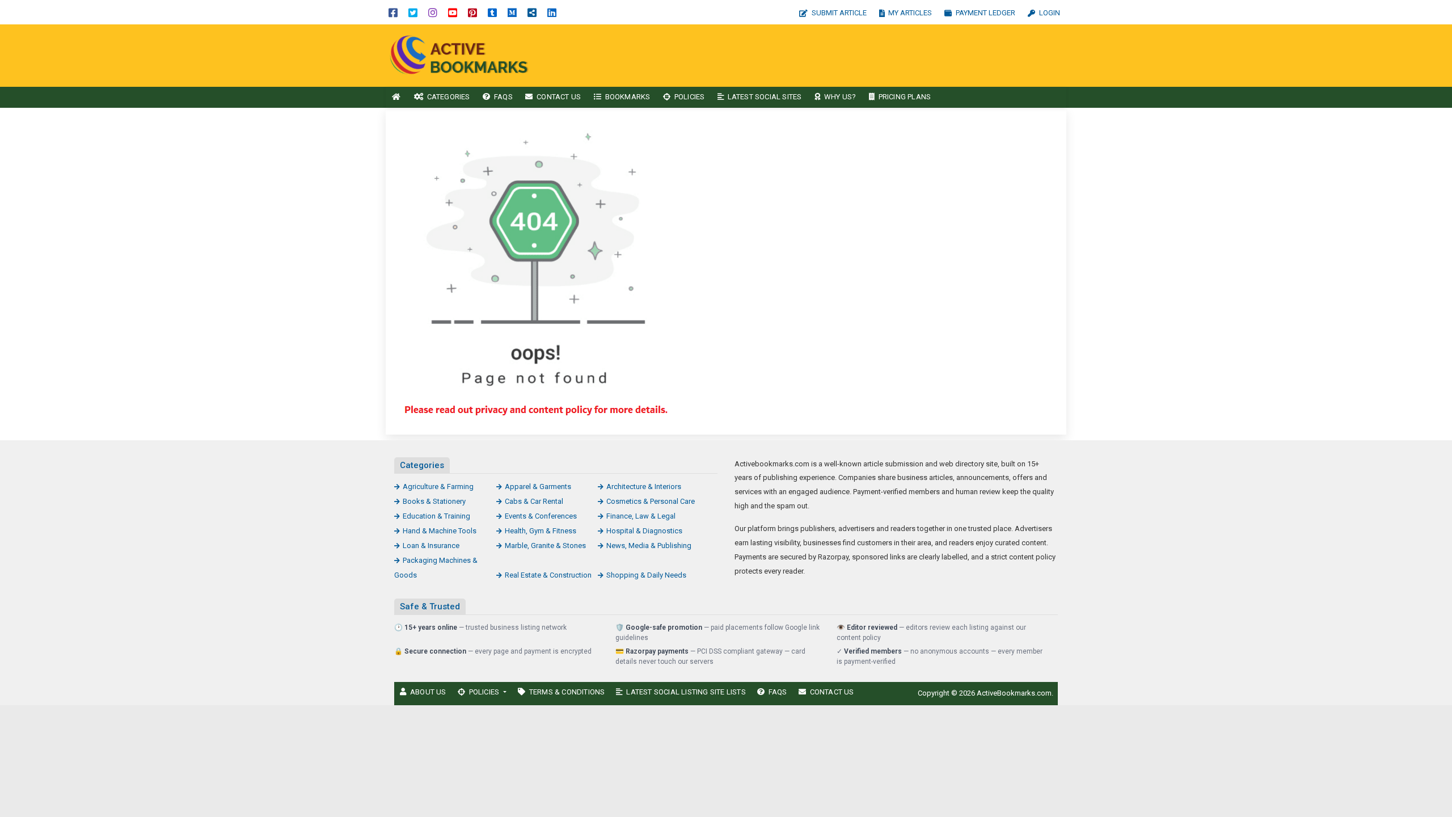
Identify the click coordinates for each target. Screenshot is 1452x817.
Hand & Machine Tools (439, 531)
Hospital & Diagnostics (644, 531)
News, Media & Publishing (648, 545)
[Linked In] (551, 12)
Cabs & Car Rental (534, 501)
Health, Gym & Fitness (540, 531)
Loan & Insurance (431, 545)
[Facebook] (393, 12)
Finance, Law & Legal (641, 516)
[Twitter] (412, 12)
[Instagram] (432, 12)
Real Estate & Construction (548, 575)
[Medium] (512, 12)
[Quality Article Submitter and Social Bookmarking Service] (462, 54)
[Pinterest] (472, 12)
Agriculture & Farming (438, 486)
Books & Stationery (434, 501)
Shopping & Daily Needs (646, 575)
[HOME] (396, 97)
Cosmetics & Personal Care (650, 501)
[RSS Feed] (532, 12)
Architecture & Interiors (643, 486)
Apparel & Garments (538, 486)
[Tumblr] (492, 12)
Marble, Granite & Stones (545, 545)
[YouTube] (452, 12)
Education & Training (436, 516)
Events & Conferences (541, 516)
